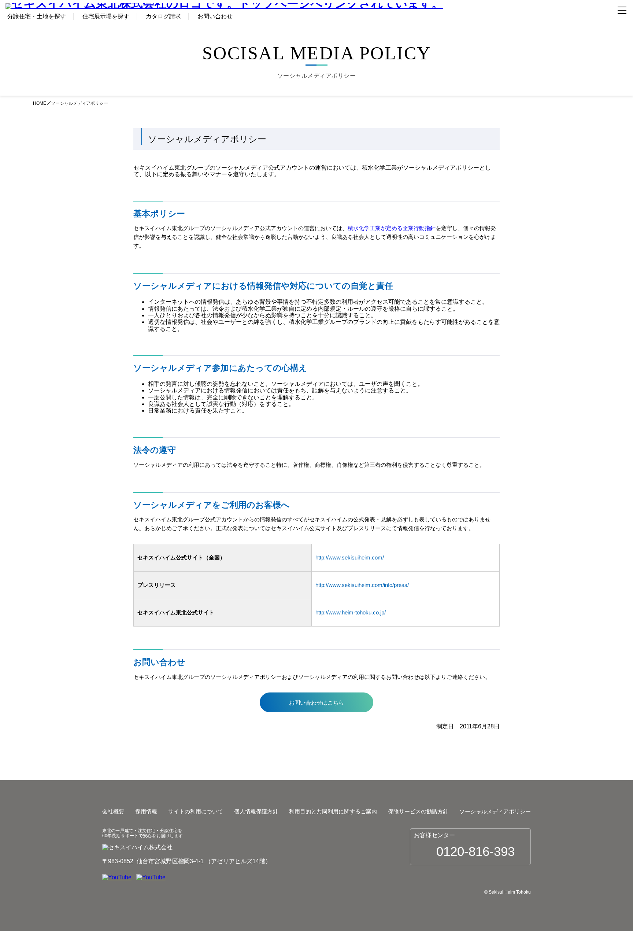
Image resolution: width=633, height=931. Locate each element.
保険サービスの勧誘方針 (418, 811)
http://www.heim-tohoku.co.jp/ (350, 612)
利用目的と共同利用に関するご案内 (333, 811)
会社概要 (113, 811)
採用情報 (146, 811)
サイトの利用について (195, 811)
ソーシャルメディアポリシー (495, 811)
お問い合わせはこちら (316, 702)
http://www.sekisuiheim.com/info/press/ (362, 585)
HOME (39, 103)
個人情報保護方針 (256, 811)
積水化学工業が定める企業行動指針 (392, 228)
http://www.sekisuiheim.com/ (349, 557)
